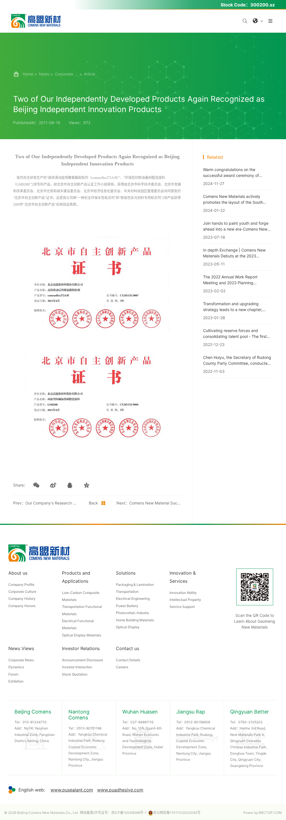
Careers (122, 667)
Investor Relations (81, 648)
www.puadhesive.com (120, 790)
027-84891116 (141, 722)
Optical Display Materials (81, 635)
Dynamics (16, 667)
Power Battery (127, 606)
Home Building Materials (135, 620)
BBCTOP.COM (270, 812)
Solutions (125, 573)
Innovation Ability (183, 593)
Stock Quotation (74, 674)
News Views (21, 648)
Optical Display (128, 627)
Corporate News (66, 74)
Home (28, 74)
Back (93, 503)
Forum (13, 674)
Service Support (182, 607)
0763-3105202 (250, 722)
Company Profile (21, 584)
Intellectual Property (185, 600)
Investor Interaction (77, 667)
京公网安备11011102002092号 (177, 812)
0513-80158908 (197, 722)
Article (89, 74)
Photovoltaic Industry (132, 613)
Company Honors (21, 606)
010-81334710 (35, 722)
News (44, 74)
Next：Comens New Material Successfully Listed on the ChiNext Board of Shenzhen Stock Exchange (149, 503)
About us (17, 573)
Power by (250, 812)
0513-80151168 (89, 728)
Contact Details (128, 660)
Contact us (127, 648)
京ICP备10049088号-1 (129, 812)
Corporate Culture (22, 591)
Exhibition (15, 681)
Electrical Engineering (133, 598)
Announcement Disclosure (82, 660)
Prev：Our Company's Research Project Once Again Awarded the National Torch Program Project (45, 503)
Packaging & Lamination (135, 584)
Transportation (127, 591)
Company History (21, 598)
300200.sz (262, 5)
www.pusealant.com (72, 790)
